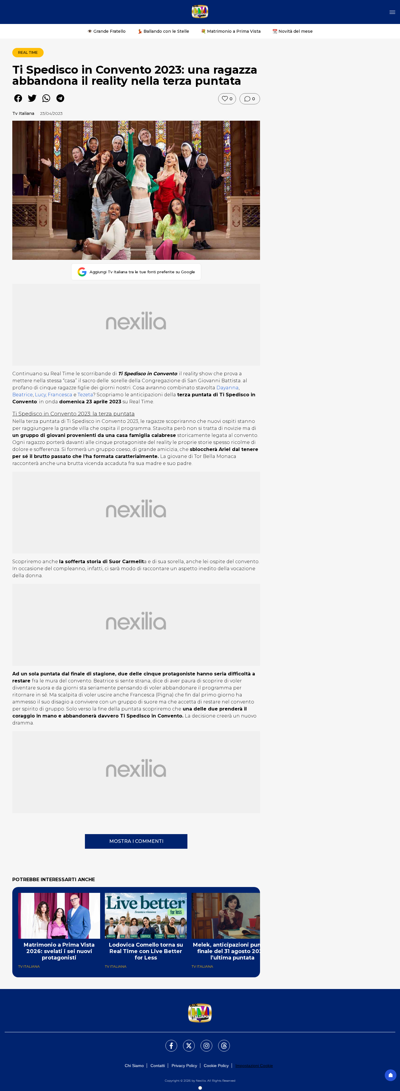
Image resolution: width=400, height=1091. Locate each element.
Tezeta (85, 394)
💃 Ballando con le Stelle (163, 31)
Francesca (59, 394)
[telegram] (60, 102)
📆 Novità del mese (292, 31)
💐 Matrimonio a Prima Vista (231, 31)
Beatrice (22, 394)
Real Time (28, 52)
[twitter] (32, 102)
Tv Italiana (23, 113)
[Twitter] (185, 1042)
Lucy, (40, 394)
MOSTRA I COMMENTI (136, 841)
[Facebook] (167, 1042)
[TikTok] (220, 1042)
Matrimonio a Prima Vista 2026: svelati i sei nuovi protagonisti (59, 951)
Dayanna (227, 387)
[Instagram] (203, 1042)
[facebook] (18, 102)
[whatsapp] (46, 102)
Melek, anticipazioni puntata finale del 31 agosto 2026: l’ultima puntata (232, 951)
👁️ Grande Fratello (106, 31)
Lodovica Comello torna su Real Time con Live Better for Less (146, 951)
